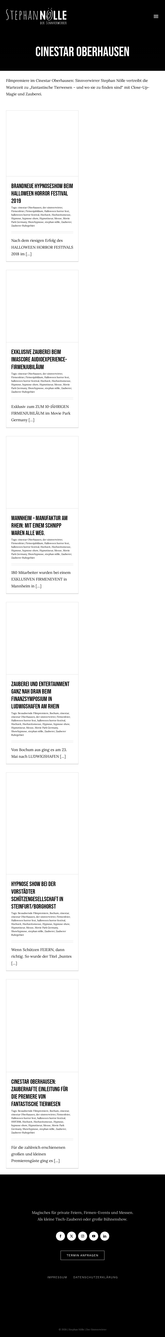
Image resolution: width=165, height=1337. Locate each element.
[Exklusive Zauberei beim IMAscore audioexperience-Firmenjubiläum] (42, 306)
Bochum (54, 713)
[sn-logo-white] (36, 9)
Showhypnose (36, 221)
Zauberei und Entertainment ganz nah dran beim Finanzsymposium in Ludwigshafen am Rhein (42, 622)
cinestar (64, 713)
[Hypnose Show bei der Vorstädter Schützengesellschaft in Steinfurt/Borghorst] (42, 823)
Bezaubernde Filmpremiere (33, 713)
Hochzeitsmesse (61, 214)
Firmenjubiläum (34, 211)
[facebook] (60, 1236)
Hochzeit (45, 214)
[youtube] (93, 1236)
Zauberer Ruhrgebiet (23, 225)
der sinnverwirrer (52, 207)
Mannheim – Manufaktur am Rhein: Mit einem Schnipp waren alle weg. (42, 460)
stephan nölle (52, 221)
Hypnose (16, 218)
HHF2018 (16, 1121)
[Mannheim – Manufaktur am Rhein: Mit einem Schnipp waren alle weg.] (42, 472)
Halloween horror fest (56, 211)
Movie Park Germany (46, 727)
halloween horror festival (25, 214)
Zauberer (66, 221)
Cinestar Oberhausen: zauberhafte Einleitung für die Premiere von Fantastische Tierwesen (42, 1009)
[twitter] (71, 1236)
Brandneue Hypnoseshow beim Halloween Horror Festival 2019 (42, 131)
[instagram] (82, 1236)
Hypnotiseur (46, 218)
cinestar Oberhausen (29, 207)
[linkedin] (104, 1236)
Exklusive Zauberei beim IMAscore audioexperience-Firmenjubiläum (42, 294)
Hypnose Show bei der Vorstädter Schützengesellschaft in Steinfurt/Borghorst (42, 807)
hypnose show (30, 218)
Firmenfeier (17, 211)
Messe (58, 218)
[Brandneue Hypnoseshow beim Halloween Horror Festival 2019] (42, 143)
